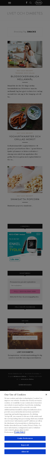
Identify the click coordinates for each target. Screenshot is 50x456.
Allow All (25, 452)
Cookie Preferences (25, 438)
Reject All (25, 445)
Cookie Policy (20, 432)
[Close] (46, 394)
